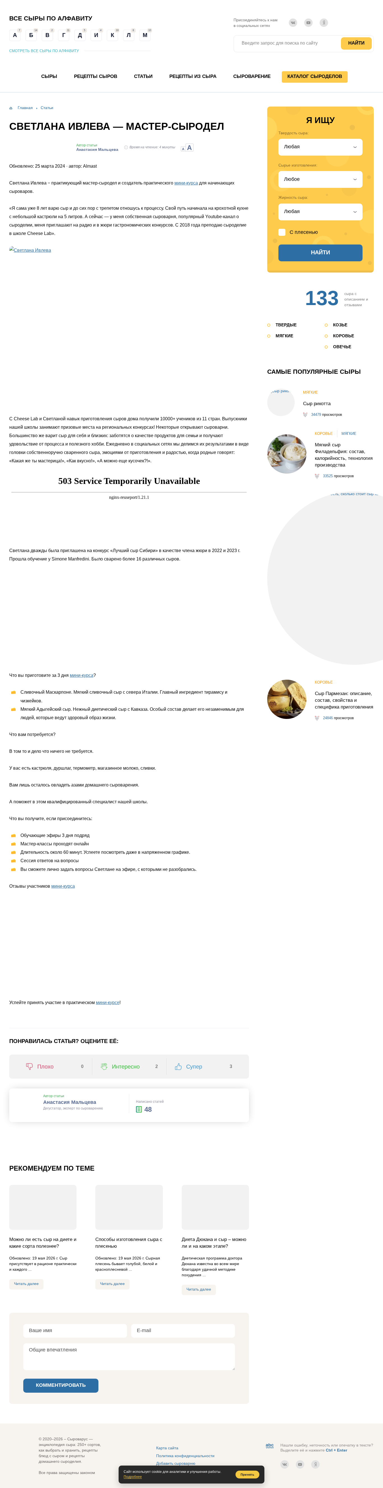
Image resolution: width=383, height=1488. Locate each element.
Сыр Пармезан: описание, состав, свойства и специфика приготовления (344, 700)
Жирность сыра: (293, 197)
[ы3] (129, 617)
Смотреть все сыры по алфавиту (44, 51)
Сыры (49, 76)
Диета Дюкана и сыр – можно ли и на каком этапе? (214, 1243)
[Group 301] (49, 944)
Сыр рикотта (317, 403)
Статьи (143, 76)
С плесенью (304, 232)
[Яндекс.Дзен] (324, 23)
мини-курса (186, 183)
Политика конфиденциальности (185, 1456)
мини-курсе (107, 1002)
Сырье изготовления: (297, 165)
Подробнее (133, 1477)
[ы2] (49, 617)
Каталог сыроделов (314, 76)
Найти (356, 43)
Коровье (343, 335)
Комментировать (61, 1385)
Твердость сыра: (293, 133)
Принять (247, 1474)
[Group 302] (209, 944)
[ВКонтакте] (293, 23)
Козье (340, 324)
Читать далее (26, 1283)
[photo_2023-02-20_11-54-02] (129, 944)
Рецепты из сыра (192, 76)
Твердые (286, 324)
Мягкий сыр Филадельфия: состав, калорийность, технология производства (344, 455)
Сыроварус (192, 34)
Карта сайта (167, 1448)
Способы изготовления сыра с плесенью (128, 1243)
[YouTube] (308, 23)
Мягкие (284, 335)
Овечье (342, 346)
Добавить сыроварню (175, 1463)
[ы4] (209, 617)
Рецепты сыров (95, 76)
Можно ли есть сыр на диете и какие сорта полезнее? (43, 1243)
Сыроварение (252, 76)
